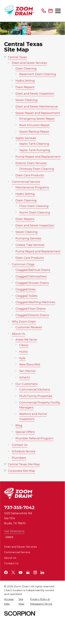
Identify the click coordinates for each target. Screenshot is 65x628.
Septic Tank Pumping (34, 150)
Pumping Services (28, 238)
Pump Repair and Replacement (38, 156)
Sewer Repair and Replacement (37, 113)
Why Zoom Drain (24, 321)
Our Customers (26, 384)
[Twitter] (13, 572)
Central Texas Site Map (24, 464)
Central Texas (17, 57)
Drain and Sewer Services (29, 62)
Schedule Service (23, 451)
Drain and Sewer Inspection (34, 93)
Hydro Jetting (25, 80)
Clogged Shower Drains (32, 283)
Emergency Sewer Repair (37, 118)
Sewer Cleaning (26, 100)
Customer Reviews (28, 327)
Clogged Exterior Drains (32, 315)
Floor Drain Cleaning (34, 206)
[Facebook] (6, 572)
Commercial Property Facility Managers (39, 405)
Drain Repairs (24, 87)
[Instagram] (35, 572)
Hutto (23, 351)
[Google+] (28, 572)
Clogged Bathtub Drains (32, 270)
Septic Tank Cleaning (34, 143)
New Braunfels (29, 364)
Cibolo (23, 345)
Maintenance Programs (32, 187)
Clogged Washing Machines (35, 302)
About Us (18, 333)
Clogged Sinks (25, 289)
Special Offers (25, 432)
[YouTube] (20, 572)
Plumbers (19, 457)
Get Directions (14, 531)
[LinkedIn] (42, 572)
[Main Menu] (58, 11)
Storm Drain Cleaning (34, 212)
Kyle (22, 358)
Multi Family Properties (35, 396)
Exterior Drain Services (31, 163)
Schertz (24, 377)
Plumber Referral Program (34, 438)
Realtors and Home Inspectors (33, 416)
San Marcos (27, 371)
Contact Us (19, 444)
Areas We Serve (26, 339)
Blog (18, 425)
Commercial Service (26, 181)
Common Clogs (23, 264)
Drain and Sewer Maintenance (36, 106)
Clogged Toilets (26, 295)
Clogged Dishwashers (31, 276)
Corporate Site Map (21, 470)
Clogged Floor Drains (30, 308)
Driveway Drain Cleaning (36, 168)
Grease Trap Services (29, 244)
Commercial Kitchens (34, 389)
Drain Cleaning (26, 68)
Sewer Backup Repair (34, 131)
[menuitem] (9, 601)
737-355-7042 (19, 507)
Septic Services (25, 138)
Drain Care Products (29, 175)
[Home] (19, 10)
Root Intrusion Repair (34, 125)
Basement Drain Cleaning (37, 74)
